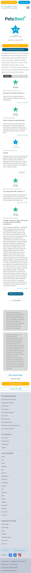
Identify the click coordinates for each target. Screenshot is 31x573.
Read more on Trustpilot (22, 102)
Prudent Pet (5, 512)
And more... (4, 515)
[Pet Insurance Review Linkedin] (15, 555)
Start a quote (15, 45)
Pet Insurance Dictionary (8, 428)
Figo (3, 469)
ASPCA (3, 463)
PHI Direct (4, 534)
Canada (4, 447)
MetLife (3, 499)
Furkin (3, 530)
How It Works (5, 409)
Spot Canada (5, 527)
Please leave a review (15, 294)
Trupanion (4, 492)
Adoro (3, 456)
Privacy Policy (5, 561)
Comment (22, 172)
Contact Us (6, 550)
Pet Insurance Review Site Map (9, 567)
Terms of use (5, 564)
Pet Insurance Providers (8, 412)
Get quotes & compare (15, 384)
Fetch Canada (5, 524)
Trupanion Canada (6, 537)
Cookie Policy (13, 564)
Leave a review (14, 389)
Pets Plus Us (5, 540)
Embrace (4, 466)
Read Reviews (5, 406)
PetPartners (5, 482)
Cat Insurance (5, 444)
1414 (18, 300)
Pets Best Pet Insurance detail (15, 49)
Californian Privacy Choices (18, 561)
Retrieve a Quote (24, 2)
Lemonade (4, 479)
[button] (21, 172)
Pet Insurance (5, 437)
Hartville (4, 473)
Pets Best (4, 508)
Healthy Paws (5, 476)
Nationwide (4, 505)
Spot (3, 489)
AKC (3, 460)
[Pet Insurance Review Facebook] (10, 555)
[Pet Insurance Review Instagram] (19, 555)
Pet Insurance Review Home (9, 399)
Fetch (3, 495)
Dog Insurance (5, 441)
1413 (15, 300)
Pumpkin (4, 486)
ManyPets (4, 502)
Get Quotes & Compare (8, 402)
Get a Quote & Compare (9, 2)
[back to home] (9, 7)
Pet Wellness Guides (7, 422)
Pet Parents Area (6, 419)
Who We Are (5, 415)
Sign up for (19, 550)
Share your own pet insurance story (11, 425)
